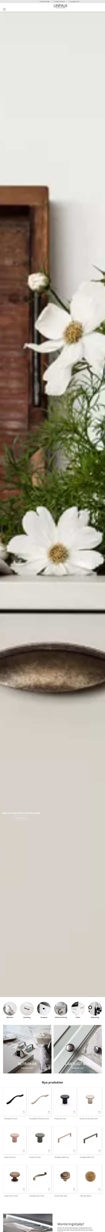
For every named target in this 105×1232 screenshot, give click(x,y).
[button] (5, 10)
